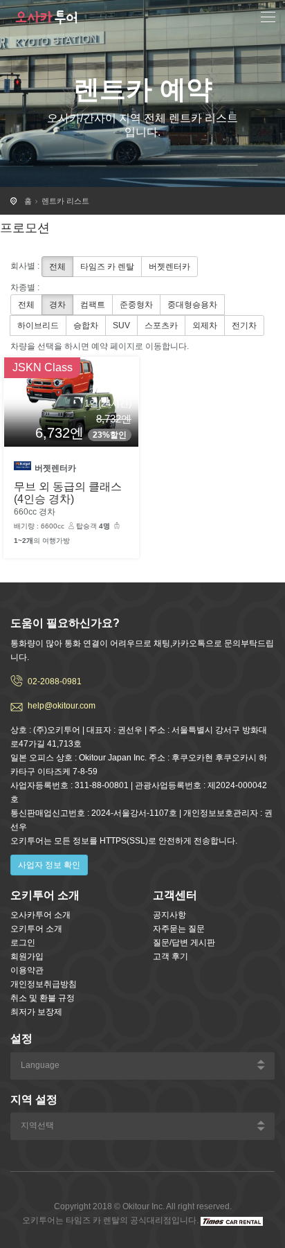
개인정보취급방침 (43, 984)
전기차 (244, 325)
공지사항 (169, 915)
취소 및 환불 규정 (42, 998)
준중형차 (136, 305)
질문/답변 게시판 (184, 942)
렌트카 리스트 (65, 201)
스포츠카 (161, 325)
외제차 (204, 325)
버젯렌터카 (169, 266)
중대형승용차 (192, 305)
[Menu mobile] (268, 19)
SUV (121, 325)
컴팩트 (92, 305)
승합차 (85, 325)
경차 (57, 305)
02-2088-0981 (55, 681)
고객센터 (175, 895)
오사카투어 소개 (40, 915)
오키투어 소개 (36, 929)
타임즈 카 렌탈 (107, 266)
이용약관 (27, 970)
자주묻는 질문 (179, 929)
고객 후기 (170, 956)
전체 (57, 266)
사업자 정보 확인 (49, 865)
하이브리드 (38, 325)
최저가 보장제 (36, 1012)
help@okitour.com (61, 706)
